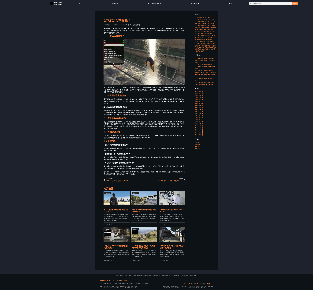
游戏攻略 (136, 25)
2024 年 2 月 (199, 135)
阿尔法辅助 (201, 51)
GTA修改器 (207, 41)
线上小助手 (202, 47)
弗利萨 (197, 47)
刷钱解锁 (207, 45)
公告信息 (197, 142)
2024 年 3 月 (199, 133)
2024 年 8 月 (199, 123)
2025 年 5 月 (199, 111)
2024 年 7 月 (199, 125)
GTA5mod (198, 19)
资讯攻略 (115, 3)
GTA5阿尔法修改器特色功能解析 (204, 59)
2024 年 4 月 (199, 131)
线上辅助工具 (206, 49)
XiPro (213, 41)
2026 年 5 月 (199, 98)
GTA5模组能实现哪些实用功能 (204, 70)
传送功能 (209, 43)
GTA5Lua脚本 (207, 18)
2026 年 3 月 (199, 99)
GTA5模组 (207, 25)
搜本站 (295, 3)
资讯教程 (197, 148)
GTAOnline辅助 (199, 41)
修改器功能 (201, 45)
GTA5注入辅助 (203, 27)
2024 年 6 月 (199, 127)
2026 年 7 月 (199, 94)
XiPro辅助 (198, 43)
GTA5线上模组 (211, 31)
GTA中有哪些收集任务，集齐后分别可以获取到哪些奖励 (144, 247)
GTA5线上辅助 (199, 35)
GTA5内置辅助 (199, 21)
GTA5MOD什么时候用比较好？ (204, 64)
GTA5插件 (204, 23)
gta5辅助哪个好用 (202, 37)
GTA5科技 (200, 29)
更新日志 (197, 144)
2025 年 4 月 (199, 113)
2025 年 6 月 (199, 109)
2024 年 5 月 (199, 129)
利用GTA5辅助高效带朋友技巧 (204, 84)
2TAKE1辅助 (198, 18)
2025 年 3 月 (199, 115)
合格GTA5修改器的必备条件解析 (204, 82)
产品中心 (110, 280)
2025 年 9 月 (199, 105)
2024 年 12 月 (199, 121)
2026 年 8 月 (199, 92)
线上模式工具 (210, 47)
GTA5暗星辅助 (199, 25)
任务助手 (203, 43)
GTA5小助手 (207, 21)
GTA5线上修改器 (208, 29)
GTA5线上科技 (208, 33)
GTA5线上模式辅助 (200, 31)
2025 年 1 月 (199, 119)
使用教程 (194, 3)
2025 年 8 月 (199, 107)
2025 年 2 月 (199, 117)
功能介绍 (213, 45)
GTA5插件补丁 (211, 23)
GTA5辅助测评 (201, 39)
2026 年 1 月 (199, 101)
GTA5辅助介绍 (153, 3)
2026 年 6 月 (199, 96)
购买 (231, 3)
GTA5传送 (205, 19)
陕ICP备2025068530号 (191, 284)
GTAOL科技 (209, 39)
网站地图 (103, 280)
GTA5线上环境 (199, 33)
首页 (80, 3)
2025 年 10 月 (199, 103)
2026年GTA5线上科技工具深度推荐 (205, 72)
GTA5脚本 (207, 35)
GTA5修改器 (211, 19)
